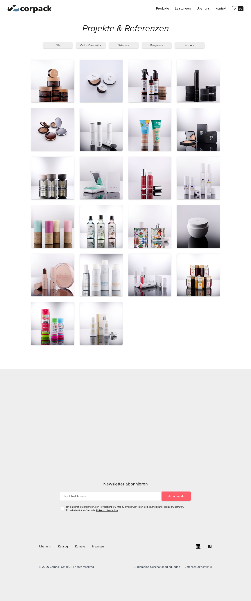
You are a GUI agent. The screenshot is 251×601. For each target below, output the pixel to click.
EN (235, 8)
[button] (162, 8)
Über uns (45, 546)
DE (240, 8)
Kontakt (80, 546)
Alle (57, 45)
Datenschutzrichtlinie (107, 510)
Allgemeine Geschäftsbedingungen (157, 567)
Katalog (63, 546)
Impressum (99, 546)
